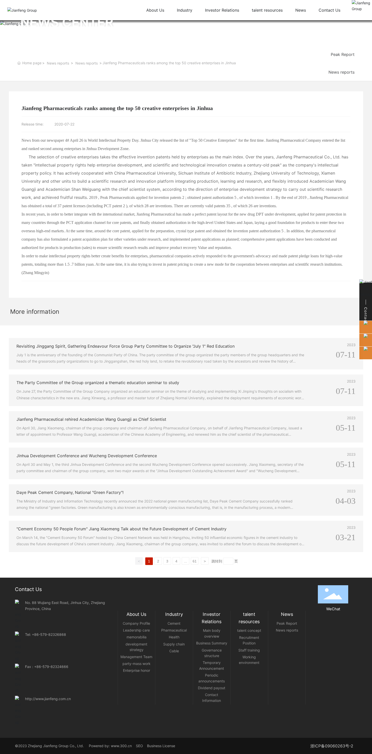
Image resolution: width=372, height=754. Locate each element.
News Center (321, 22)
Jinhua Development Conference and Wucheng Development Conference (86, 455)
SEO (141, 746)
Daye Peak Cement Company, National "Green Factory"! (69, 492)
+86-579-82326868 (49, 634)
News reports (58, 63)
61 (195, 561)
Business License (161, 746)
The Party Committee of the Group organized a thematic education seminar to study (97, 382)
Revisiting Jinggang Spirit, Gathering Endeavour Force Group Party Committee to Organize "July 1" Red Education (125, 346)
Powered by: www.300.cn (110, 746)
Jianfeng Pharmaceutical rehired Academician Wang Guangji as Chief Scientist (91, 419)
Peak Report (343, 54)
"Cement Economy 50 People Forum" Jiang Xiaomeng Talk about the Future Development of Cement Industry (121, 528)
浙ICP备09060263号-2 (331, 745)
